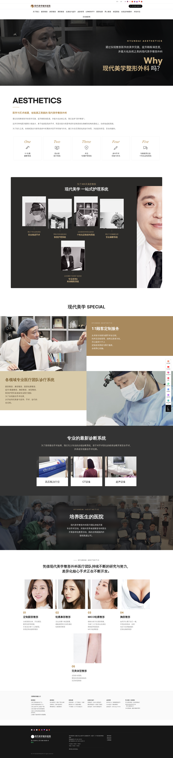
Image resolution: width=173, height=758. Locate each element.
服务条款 (109, 735)
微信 (32, 742)
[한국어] (125, 1)
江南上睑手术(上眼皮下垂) (38, 706)
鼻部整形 (52, 12)
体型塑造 (116, 12)
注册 (121, 1)
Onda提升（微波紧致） (112, 704)
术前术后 (137, 12)
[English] (127, 1)
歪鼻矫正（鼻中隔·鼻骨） (56, 704)
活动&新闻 (86, 17)
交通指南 (109, 740)
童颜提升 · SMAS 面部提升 (94, 702)
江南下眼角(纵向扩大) (36, 702)
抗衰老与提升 (71, 12)
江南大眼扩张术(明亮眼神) (38, 708)
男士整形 (108, 12)
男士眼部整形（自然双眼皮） (132, 702)
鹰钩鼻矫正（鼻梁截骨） (56, 706)
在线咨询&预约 (126, 12)
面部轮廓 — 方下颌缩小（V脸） (77, 702)
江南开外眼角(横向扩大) (37, 704)
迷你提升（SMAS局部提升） (95, 706)
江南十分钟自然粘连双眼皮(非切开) (38, 711)
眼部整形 (44, 12)
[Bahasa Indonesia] (139, 1)
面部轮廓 (99, 12)
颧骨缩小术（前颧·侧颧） (75, 704)
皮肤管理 (80, 12)
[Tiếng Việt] (132, 1)
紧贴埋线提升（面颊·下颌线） (95, 704)
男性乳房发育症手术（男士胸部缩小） (130, 705)
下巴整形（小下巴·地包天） (76, 706)
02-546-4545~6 (136, 6)
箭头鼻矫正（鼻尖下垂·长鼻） (57, 702)
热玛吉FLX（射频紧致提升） (113, 702)
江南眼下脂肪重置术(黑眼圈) (38, 714)
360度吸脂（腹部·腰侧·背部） (133, 708)
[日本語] (130, 1)
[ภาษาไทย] (134, 1)
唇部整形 (61, 12)
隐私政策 (109, 738)
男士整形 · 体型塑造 (130, 700)
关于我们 (36, 12)
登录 (117, 1)
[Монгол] (141, 1)
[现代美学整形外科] (40, 6)
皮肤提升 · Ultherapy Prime (113, 706)
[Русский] (137, 1)
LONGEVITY (90, 12)
